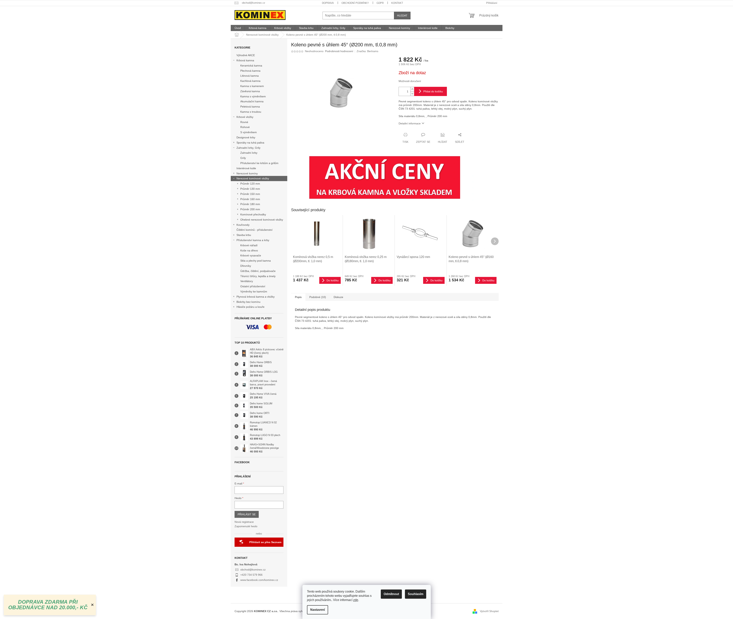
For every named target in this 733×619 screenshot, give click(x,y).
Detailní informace (410, 123)
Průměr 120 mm (250, 183)
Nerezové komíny (247, 173)
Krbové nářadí (249, 245)
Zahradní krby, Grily (248, 147)
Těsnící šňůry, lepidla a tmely (258, 276)
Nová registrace (244, 521)
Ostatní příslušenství (252, 286)
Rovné (244, 122)
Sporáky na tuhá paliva (250, 142)
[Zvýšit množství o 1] (412, 89)
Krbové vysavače (250, 255)
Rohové (245, 127)
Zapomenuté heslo (246, 526)
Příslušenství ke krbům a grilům (259, 163)
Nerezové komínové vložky (252, 178)
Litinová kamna (249, 75)
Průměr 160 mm (250, 199)
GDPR (380, 3)
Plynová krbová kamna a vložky (255, 296)
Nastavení (317, 609)
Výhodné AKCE (245, 55)
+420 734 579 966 (251, 574)
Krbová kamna (245, 60)
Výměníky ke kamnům (253, 291)
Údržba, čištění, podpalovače (258, 271)
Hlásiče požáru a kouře (250, 306)
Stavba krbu (243, 234)
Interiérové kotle (246, 168)
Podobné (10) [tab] (317, 297)
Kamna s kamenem (252, 86)
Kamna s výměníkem (253, 96)
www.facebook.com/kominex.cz (259, 579)
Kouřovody (243, 224)
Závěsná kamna (250, 91)
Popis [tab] (298, 297)
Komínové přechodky (253, 214)
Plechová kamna (250, 70)
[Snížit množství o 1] (412, 93)
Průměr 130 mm (250, 188)
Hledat (402, 15)
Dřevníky (245, 265)
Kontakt (397, 3)
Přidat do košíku (433, 91)
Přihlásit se (247, 514)
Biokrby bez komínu (248, 301)
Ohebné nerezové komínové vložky (261, 219)
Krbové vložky (244, 116)
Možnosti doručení (410, 81)
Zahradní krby (248, 152)
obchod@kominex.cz (253, 569)
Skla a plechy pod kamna (255, 260)
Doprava (328, 3)
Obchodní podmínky (355, 3)
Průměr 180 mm (250, 204)
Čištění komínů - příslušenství (254, 229)
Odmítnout (391, 594)
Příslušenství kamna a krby (252, 240)
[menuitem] (238, 28)
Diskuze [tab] (338, 297)
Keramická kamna (251, 65)
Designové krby (245, 137)
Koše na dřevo (249, 250)
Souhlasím (415, 594)
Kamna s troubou (250, 111)
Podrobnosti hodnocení (339, 51)
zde (355, 600)
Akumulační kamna (251, 101)
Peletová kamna (250, 106)
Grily (243, 157)
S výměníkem (248, 132)
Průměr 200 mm (250, 209)
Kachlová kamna (250, 80)
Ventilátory (246, 281)
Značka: (367, 51)
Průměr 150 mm (250, 193)
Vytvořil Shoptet (489, 610)
